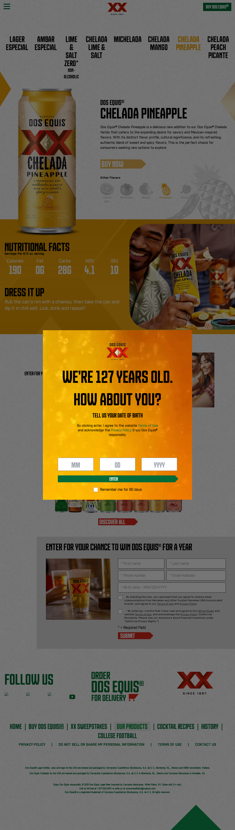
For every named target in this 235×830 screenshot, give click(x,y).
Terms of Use (148, 425)
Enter (113, 478)
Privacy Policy (121, 430)
